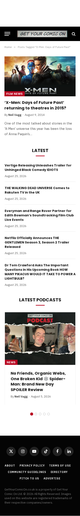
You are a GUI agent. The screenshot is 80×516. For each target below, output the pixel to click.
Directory (59, 455)
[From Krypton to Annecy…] (40, 338)
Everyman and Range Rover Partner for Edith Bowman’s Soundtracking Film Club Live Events (39, 215)
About (10, 449)
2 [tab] (36, 398)
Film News (14, 94)
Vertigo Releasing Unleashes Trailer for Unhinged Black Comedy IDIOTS (38, 167)
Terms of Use (60, 449)
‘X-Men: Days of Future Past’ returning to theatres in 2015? (35, 105)
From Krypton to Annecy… (38, 373)
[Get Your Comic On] (42, 34)
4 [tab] (44, 398)
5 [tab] (48, 398)
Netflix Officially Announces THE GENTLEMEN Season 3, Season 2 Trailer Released (37, 242)
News (11, 362)
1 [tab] (32, 398)
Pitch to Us (29, 462)
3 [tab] (40, 398)
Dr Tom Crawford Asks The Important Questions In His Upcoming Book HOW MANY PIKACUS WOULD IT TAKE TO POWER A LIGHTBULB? (40, 272)
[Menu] (7, 34)
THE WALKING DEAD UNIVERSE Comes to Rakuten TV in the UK (37, 190)
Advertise (52, 462)
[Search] (73, 34)
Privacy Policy (32, 449)
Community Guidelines (27, 455)
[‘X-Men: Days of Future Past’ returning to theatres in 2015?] (40, 76)
